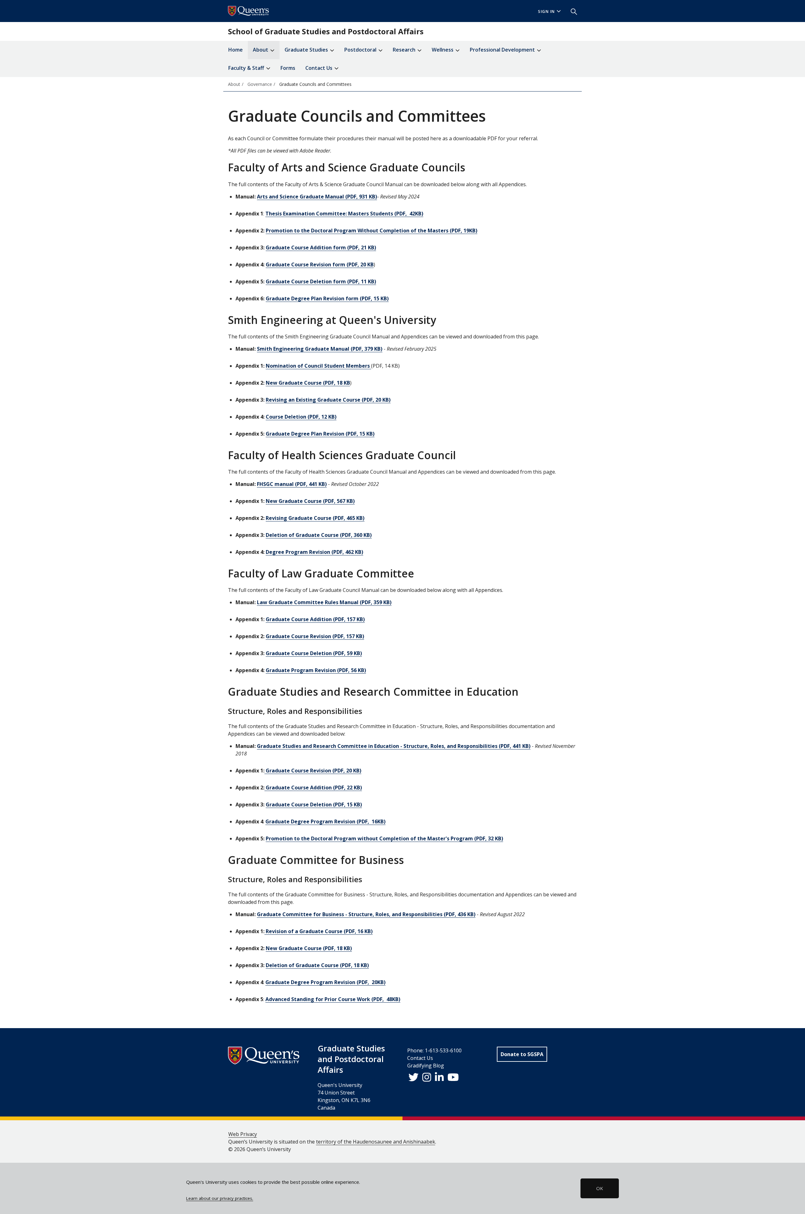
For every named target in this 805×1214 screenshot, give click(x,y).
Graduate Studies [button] (307, 49)
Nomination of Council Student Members (318, 365)
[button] (571, 11)
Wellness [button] (443, 49)
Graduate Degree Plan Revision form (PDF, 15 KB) (327, 298)
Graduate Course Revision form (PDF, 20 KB (320, 264)
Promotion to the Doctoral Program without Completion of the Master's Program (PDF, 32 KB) (384, 838)
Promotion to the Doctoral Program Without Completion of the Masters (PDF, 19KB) (371, 230)
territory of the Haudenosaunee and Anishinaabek (375, 1141)
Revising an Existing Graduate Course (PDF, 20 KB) (328, 399)
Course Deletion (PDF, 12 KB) (301, 416)
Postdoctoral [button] (361, 49)
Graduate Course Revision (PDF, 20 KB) (312, 770)
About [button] (261, 49)
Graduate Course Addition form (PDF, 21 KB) (321, 247)
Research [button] (405, 49)
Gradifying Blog (425, 1065)
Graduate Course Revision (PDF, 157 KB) (315, 636)
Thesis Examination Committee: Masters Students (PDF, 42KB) (344, 213)
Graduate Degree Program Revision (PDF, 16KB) (325, 821)
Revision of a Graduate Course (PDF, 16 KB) (318, 931)
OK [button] (599, 1188)
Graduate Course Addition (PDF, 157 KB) (315, 619)
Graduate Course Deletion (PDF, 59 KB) (314, 653)
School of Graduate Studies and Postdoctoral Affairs (326, 31)
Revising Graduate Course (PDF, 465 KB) (315, 518)
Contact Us (420, 1058)
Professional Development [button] (503, 49)
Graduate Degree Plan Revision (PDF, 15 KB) (320, 433)
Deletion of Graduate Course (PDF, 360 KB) (319, 535)
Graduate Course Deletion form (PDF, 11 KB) (321, 281)
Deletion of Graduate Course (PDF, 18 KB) (317, 965)
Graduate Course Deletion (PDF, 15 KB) (314, 804)
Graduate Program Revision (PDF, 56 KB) (316, 670)
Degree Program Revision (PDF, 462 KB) (314, 552)
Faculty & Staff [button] (246, 67)
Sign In (546, 11)
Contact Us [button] (319, 67)
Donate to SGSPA (522, 1054)
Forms (287, 67)
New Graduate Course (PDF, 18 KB (308, 382)
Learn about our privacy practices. (219, 1198)
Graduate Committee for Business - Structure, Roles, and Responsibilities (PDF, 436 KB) (366, 914)
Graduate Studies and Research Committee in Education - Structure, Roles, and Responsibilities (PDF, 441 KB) (393, 746)
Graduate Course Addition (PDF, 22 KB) (313, 787)
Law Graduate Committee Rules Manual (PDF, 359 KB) (324, 602)
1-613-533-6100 (443, 1050)
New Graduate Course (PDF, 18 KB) (309, 948)
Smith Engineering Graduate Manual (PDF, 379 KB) (319, 348)
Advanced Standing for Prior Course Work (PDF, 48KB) (332, 999)
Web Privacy (242, 1134)
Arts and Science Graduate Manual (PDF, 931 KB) (317, 196)
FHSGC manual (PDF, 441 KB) (292, 484)
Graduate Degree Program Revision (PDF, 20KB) (325, 982)
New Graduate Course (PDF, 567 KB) (310, 501)
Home (235, 49)
